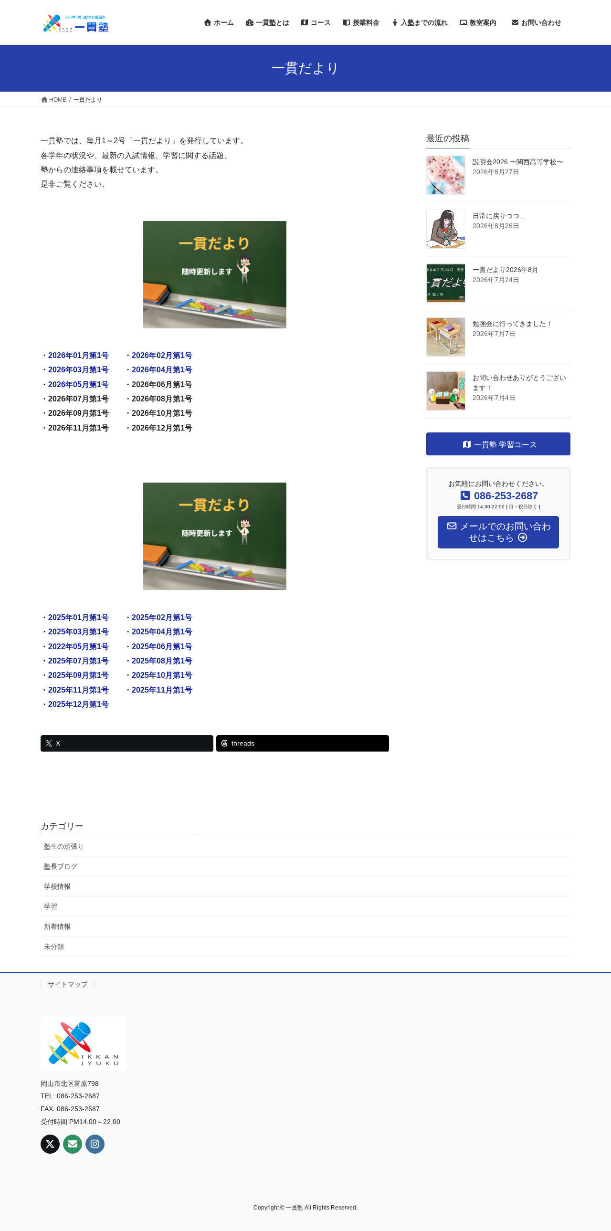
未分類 (54, 946)
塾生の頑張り (64, 846)
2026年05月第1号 (78, 384)
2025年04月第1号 (162, 632)
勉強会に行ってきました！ (513, 323)
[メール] (72, 1144)
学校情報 (57, 886)
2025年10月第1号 (162, 675)
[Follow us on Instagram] (95, 1144)
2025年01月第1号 (78, 617)
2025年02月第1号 (162, 617)
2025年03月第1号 (78, 632)
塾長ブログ (60, 866)
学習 (50, 906)
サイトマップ (68, 984)
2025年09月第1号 (78, 675)
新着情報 (57, 926)
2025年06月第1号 (162, 646)
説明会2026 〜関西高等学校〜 (518, 162)
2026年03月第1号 (78, 370)
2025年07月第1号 (78, 661)
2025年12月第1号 (78, 704)
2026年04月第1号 (162, 370)
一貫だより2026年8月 (505, 270)
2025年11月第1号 (78, 690)
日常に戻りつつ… (499, 216)
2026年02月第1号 (162, 355)
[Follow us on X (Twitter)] (50, 1144)
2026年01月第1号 (78, 355)
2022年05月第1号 (78, 646)
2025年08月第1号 (162, 661)
